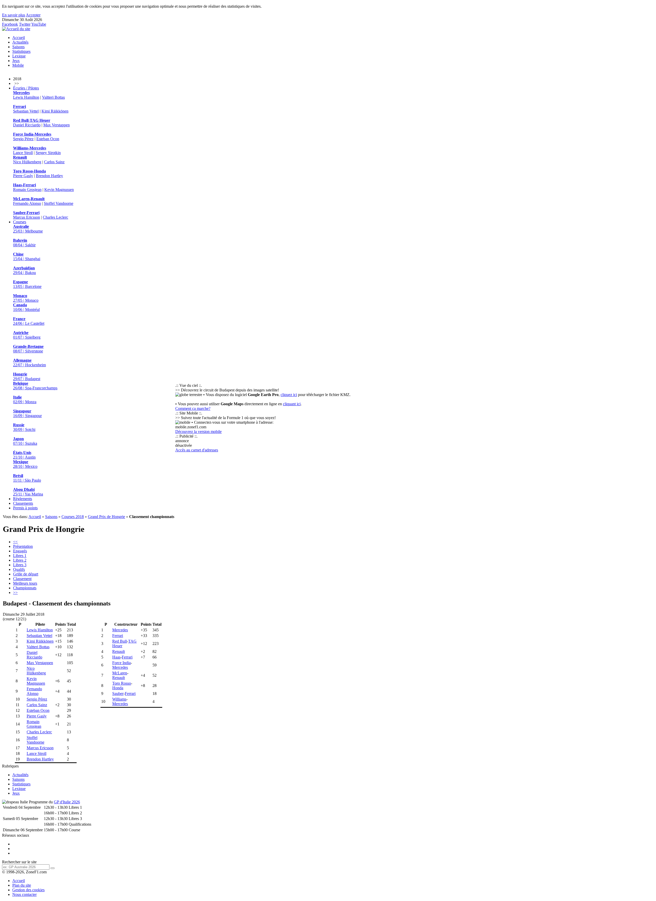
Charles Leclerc (55, 217)
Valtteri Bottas (53, 97)
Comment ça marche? (192, 408)
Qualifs (19, 569)
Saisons (18, 47)
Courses (19, 222)
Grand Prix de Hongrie (106, 516)
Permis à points (25, 508)
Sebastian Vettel (26, 111)
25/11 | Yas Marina (28, 491)
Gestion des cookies (28, 890)
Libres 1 (19, 555)
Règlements (22, 499)
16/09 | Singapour (27, 413)
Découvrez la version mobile (198, 431)
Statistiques (21, 51)
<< (15, 542)
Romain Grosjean (27, 189)
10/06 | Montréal (26, 307)
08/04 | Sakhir (24, 242)
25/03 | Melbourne (28, 228)
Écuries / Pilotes (26, 88)
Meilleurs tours (25, 583)
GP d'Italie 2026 (67, 802)
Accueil (18, 37)
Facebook (10, 24)
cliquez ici (289, 394)
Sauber (118, 693)
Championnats (24, 588)
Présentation (23, 546)
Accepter (33, 15)
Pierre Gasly (23, 176)
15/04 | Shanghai (26, 256)
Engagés (20, 551)
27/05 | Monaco (25, 297)
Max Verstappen (56, 125)
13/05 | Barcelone (27, 284)
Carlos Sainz (54, 162)
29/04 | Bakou (24, 270)
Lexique (19, 56)
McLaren (119, 673)
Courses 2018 (72, 516)
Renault (118, 651)
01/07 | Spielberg (26, 334)
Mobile (18, 65)
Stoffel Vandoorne (58, 203)
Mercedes (120, 630)
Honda (117, 688)
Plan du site (21, 885)
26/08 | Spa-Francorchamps (35, 385)
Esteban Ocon (47, 139)
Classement (22, 578)
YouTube (38, 24)
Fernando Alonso (27, 203)
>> (15, 592)
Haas (116, 657)
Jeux (16, 60)
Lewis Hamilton (26, 97)
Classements (23, 503)
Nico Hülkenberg (27, 162)
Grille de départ (25, 574)
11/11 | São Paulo (27, 477)
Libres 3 (19, 565)
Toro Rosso (121, 683)
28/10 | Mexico (25, 464)
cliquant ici (292, 404)
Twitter (24, 24)
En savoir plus (13, 15)
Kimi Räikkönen (55, 111)
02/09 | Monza (24, 399)
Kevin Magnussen (59, 189)
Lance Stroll (23, 152)
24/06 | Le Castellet (28, 321)
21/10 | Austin (24, 454)
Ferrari (117, 635)
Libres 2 (19, 560)
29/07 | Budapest (26, 376)
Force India (121, 663)
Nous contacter (24, 894)
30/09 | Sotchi (24, 427)
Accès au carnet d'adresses (196, 450)
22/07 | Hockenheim (29, 362)
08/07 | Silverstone (28, 348)
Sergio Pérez (23, 139)
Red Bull (119, 641)
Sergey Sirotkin (48, 152)
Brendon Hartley (49, 176)
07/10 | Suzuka (25, 441)
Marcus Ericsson (26, 217)
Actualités (20, 42)
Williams (119, 699)
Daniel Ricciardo (26, 125)
